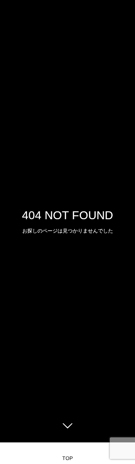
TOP (67, 458)
